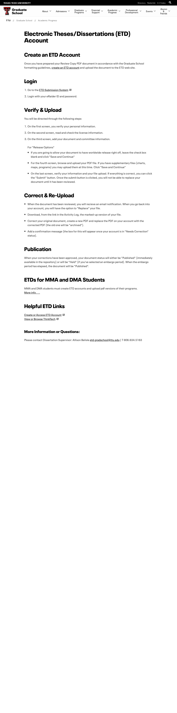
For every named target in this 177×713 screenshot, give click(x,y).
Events (149, 11)
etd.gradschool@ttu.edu (104, 340)
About (45, 11)
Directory (142, 3)
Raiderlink (151, 3)
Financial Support (96, 11)
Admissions (61, 11)
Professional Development (131, 11)
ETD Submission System (53, 90)
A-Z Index (161, 3)
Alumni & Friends (163, 11)
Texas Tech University (17, 2)
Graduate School (24, 20)
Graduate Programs (79, 11)
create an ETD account (65, 67)
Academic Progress (112, 11)
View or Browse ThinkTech (39, 319)
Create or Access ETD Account (43, 314)
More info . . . (32, 292)
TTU (8, 20)
